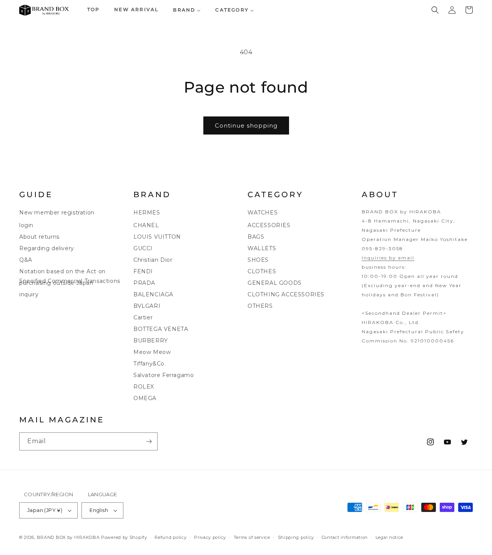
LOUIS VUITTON (157, 236)
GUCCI (143, 248)
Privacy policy (210, 537)
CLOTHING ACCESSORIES (286, 294)
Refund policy (170, 537)
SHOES (258, 259)
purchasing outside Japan (56, 282)
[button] (435, 10)
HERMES (146, 212)
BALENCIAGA (153, 294)
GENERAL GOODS (275, 282)
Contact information (345, 537)
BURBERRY (150, 340)
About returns (39, 236)
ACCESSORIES (269, 225)
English (99, 510)
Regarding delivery (46, 248)
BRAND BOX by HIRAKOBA (68, 537)
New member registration (57, 212)
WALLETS (262, 248)
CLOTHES (262, 271)
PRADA (144, 282)
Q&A (25, 259)
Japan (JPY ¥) (44, 510)
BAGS (256, 236)
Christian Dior (152, 259)
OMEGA (144, 398)
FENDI (143, 271)
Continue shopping (246, 125)
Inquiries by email (388, 258)
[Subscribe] (148, 441)
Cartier (143, 317)
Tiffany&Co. (149, 363)
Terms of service (252, 537)
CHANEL (146, 225)
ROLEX (143, 386)
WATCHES (263, 212)
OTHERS (260, 305)
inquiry (28, 294)
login (26, 225)
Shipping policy (296, 537)
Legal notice (389, 537)
